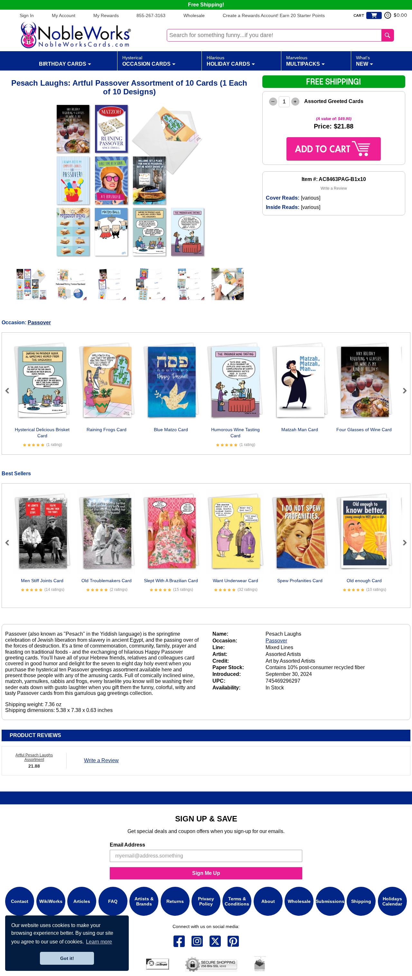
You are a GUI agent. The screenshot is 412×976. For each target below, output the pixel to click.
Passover (39, 322)
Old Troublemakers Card (106, 580)
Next (402, 390)
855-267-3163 (150, 15)
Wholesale (194, 15)
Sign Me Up (206, 873)
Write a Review (334, 188)
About (268, 901)
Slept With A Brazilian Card (171, 580)
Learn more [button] (99, 941)
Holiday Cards (228, 61)
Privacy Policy (206, 901)
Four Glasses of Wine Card (364, 429)
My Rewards (106, 15)
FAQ (112, 901)
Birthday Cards (62, 64)
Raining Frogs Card (106, 429)
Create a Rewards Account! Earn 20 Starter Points (274, 15)
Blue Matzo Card (171, 429)
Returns (175, 901)
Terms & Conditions (237, 901)
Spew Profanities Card (300, 580)
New (363, 61)
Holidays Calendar (392, 901)
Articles (81, 901)
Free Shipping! (206, 4)
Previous (10, 390)
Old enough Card (364, 580)
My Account (63, 15)
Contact (19, 901)
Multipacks (303, 61)
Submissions (330, 901)
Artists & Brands (144, 901)
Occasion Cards (146, 61)
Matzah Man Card (299, 429)
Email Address (127, 845)
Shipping (361, 901)
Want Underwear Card (235, 580)
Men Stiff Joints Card (42, 580)
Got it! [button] (67, 958)
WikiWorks (50, 901)
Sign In (27, 15)
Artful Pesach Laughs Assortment (34, 757)
